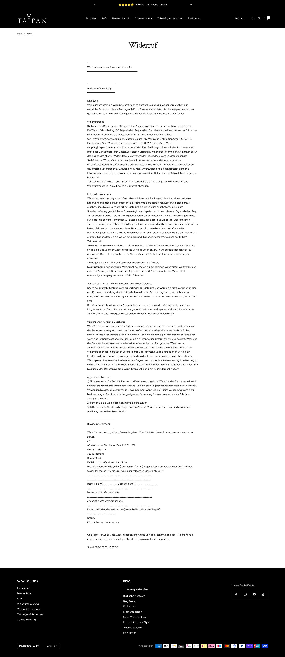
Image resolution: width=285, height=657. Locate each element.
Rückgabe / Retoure (134, 595)
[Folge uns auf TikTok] (263, 594)
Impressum (23, 588)
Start (19, 33)
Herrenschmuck (120, 18)
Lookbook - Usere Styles (136, 622)
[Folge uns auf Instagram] (245, 594)
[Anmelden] (259, 18)
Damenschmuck (143, 18)
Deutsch (238, 18)
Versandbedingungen (28, 609)
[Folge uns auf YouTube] (254, 594)
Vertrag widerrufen (137, 589)
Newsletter (129, 632)
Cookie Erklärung (26, 619)
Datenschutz (24, 593)
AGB (19, 598)
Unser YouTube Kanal (134, 617)
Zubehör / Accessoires (169, 18)
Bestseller (91, 18)
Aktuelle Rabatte (132, 627)
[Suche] (252, 18)
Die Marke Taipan (132, 611)
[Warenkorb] (266, 18)
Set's (104, 18)
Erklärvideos (130, 606)
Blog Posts (129, 601)
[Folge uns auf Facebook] (236, 594)
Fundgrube (193, 18)
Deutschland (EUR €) (29, 646)
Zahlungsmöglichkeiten (30, 614)
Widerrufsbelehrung (28, 603)
